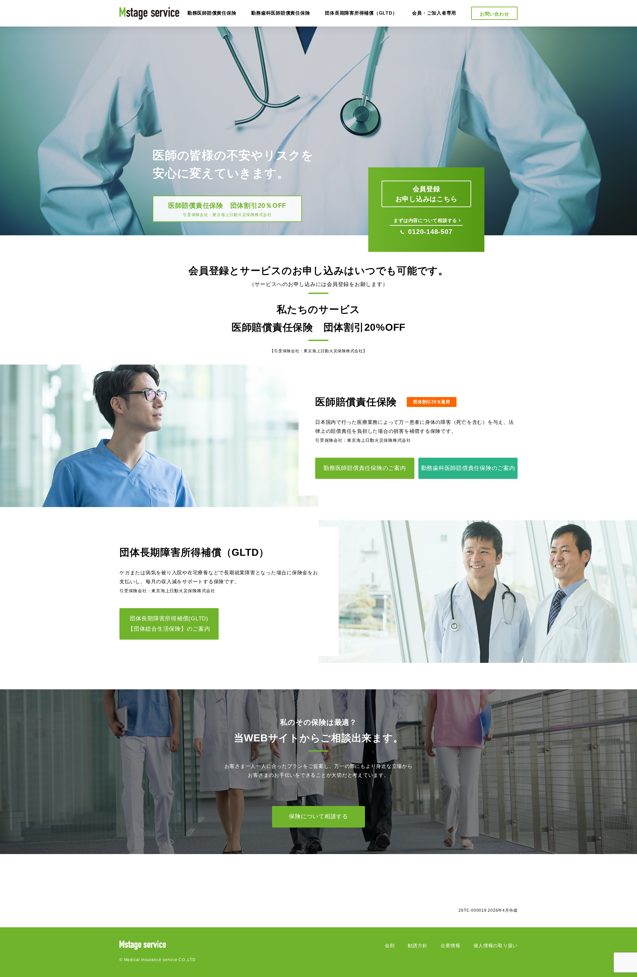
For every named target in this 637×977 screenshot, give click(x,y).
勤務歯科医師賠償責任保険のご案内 (468, 468)
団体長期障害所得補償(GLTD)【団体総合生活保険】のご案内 (169, 623)
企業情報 (450, 945)
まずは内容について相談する (425, 220)
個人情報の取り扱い (495, 945)
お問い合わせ (494, 14)
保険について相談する (318, 816)
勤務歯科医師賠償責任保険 (280, 13)
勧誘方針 (417, 945)
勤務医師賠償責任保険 (212, 13)
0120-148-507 (430, 231)
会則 (390, 945)
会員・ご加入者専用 (434, 13)
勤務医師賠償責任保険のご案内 (364, 468)
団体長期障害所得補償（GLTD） (361, 13)
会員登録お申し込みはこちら (426, 193)
